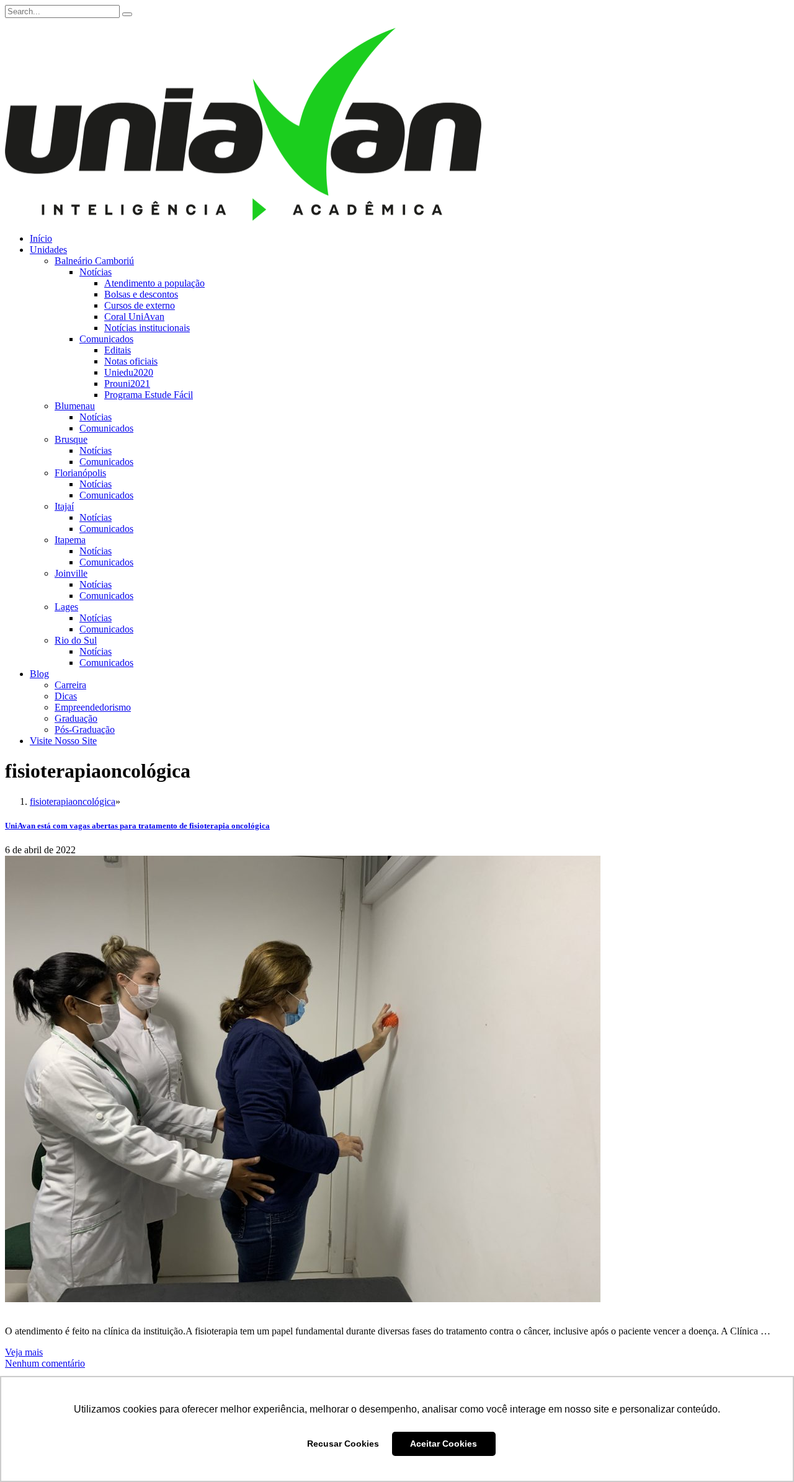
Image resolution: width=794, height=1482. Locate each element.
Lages (66, 606)
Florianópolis (80, 473)
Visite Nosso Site (63, 740)
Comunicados (106, 339)
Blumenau (75, 406)
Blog (39, 673)
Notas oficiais (131, 361)
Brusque (71, 439)
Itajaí (64, 506)
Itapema (70, 540)
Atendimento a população (154, 283)
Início (41, 238)
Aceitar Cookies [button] (443, 1444)
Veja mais (24, 1352)
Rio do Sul (76, 640)
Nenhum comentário (45, 1363)
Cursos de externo (139, 305)
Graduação (76, 718)
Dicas (66, 696)
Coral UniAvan (134, 316)
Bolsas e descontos (141, 294)
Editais (117, 350)
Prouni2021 (127, 383)
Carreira (70, 685)
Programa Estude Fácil (148, 394)
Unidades (48, 249)
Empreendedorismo (93, 707)
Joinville (71, 573)
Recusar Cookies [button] (343, 1444)
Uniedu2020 (128, 372)
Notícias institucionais (147, 327)
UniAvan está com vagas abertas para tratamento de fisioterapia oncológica (137, 825)
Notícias (95, 272)
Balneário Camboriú (94, 260)
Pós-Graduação (85, 729)
